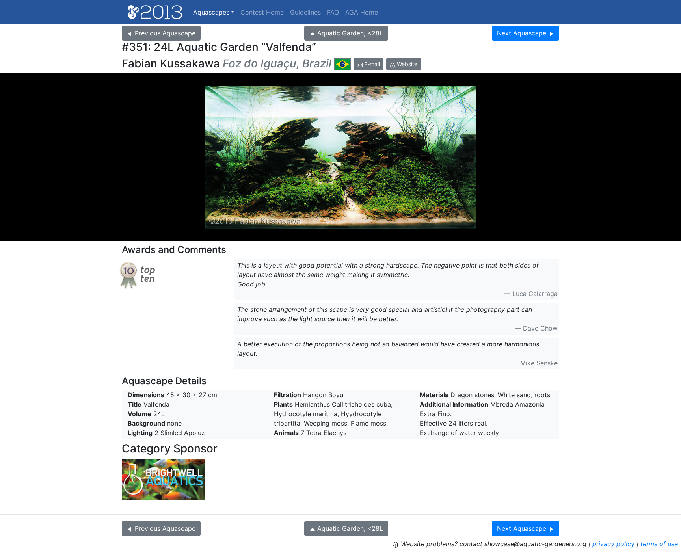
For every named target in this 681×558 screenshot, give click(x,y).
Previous (165, 33)
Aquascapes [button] (211, 12)
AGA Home (361, 12)
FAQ (333, 12)
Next (521, 33)
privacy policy (613, 544)
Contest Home (262, 12)
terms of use (659, 544)
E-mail (371, 64)
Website (406, 64)
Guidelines (305, 12)
